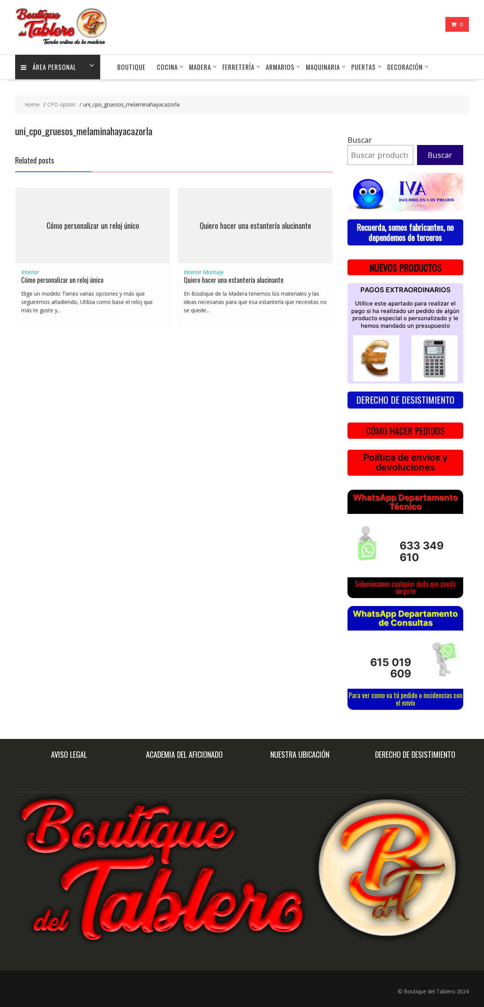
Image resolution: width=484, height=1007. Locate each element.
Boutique (131, 67)
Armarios (280, 67)
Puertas (363, 67)
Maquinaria (323, 67)
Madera (200, 67)
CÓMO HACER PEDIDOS (405, 430)
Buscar (359, 140)
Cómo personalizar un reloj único (93, 225)
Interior (30, 272)
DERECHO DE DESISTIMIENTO (405, 399)
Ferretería (238, 67)
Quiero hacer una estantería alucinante (255, 225)
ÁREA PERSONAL (54, 67)
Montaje (213, 272)
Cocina (167, 67)
